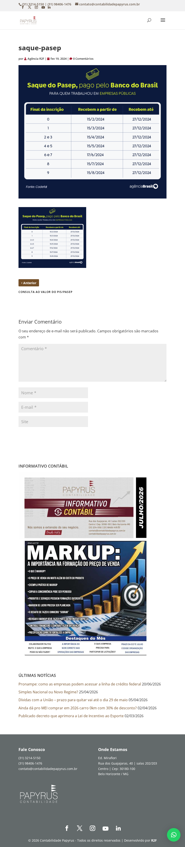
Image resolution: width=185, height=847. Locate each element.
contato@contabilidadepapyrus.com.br (47, 769)
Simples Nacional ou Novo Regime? (48, 691)
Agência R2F (36, 59)
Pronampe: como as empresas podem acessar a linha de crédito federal (79, 684)
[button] (173, 835)
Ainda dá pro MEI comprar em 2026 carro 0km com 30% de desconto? (77, 707)
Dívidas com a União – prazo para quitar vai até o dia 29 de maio (73, 699)
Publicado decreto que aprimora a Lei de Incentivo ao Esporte (71, 715)
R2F (154, 840)
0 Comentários (83, 59)
